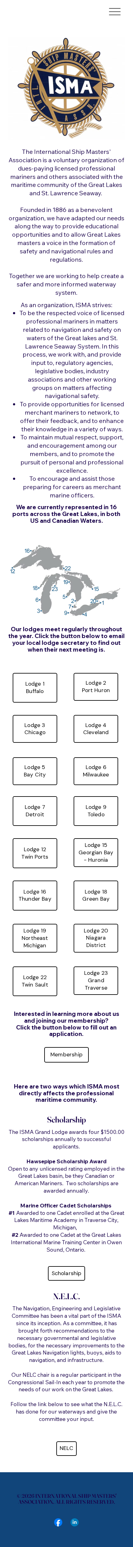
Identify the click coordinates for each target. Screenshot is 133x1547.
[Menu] (115, 12)
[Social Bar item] (58, 1522)
